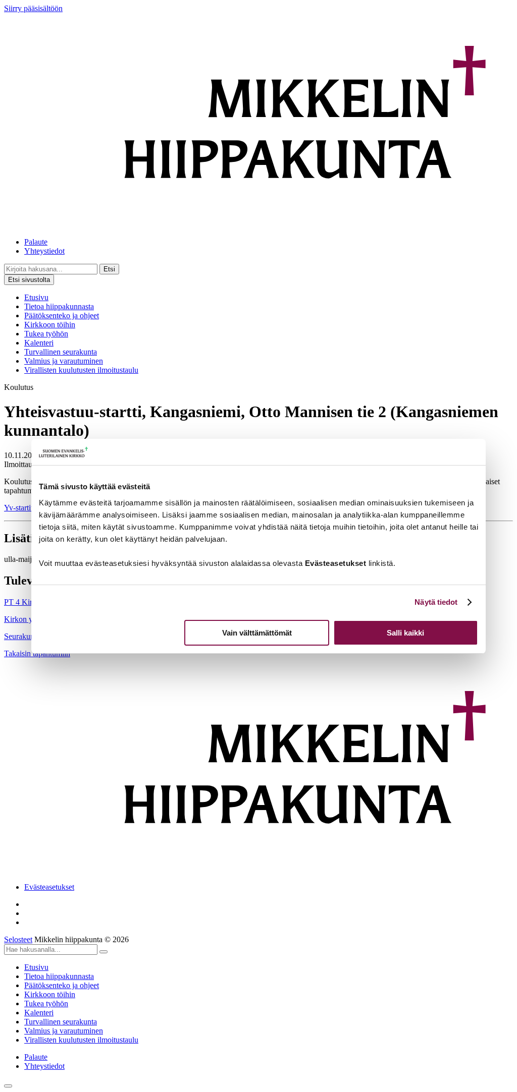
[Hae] (103, 951)
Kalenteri (39, 342)
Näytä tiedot (436, 602)
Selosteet (18, 939)
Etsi (109, 269)
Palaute (35, 242)
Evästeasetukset (49, 887)
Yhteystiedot (44, 251)
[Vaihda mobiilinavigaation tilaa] (8, 1085)
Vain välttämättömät (257, 632)
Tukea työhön (46, 333)
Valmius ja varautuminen (63, 361)
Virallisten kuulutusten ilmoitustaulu (81, 370)
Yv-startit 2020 (27, 507)
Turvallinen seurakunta (60, 352)
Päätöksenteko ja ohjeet (61, 315)
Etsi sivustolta (29, 279)
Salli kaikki (405, 632)
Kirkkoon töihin (49, 324)
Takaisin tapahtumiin (37, 653)
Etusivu (36, 297)
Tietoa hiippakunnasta (59, 306)
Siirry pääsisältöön (33, 8)
